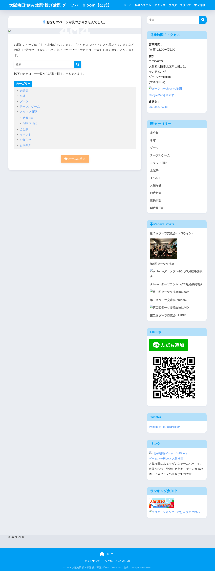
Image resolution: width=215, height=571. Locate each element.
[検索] (77, 64)
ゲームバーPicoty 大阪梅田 (166, 458)
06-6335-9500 (16, 537)
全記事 (24, 129)
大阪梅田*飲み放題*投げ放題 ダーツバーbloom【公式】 (60, 5)
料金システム (143, 5)
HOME (109, 554)
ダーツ (24, 101)
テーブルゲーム (30, 106)
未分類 (24, 90)
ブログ (173, 5)
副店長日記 (30, 123)
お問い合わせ (122, 561)
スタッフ (185, 5)
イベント (25, 134)
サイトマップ (92, 561)
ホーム (128, 5)
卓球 (23, 96)
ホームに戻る (76, 158)
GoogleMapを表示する (163, 95)
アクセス (160, 5)
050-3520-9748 (158, 106)
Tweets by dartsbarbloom (164, 426)
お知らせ (25, 139)
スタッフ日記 (28, 111)
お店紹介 (25, 145)
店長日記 (28, 118)
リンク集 (107, 561)
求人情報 (199, 5)
